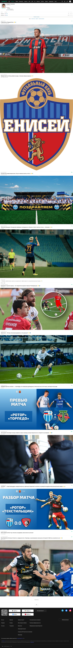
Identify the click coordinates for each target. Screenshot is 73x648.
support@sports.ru (20, 638)
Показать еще (36, 599)
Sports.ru (3, 640)
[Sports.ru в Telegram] (62, 610)
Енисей (8, 9)
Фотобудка (2, 228)
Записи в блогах (41, 18)
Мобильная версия (65, 619)
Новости (37, 18)
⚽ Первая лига (3, 539)
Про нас (2, 619)
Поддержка (12, 625)
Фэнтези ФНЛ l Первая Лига (5, 23)
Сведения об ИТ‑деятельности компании (25, 631)
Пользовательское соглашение (35, 619)
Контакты (3, 625)
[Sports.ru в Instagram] (70, 610)
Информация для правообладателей (36, 625)
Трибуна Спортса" (21, 619)
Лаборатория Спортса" (22, 628)
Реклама (11, 622)
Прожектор (20, 625)
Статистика (33, 18)
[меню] (9, 1)
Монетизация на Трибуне (22, 622)
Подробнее (32, 642)
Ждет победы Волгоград (4, 77)
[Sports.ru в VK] (66, 610)
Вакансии (11, 619)
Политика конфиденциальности (35, 622)
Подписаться (4, 8)
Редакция (3, 622)
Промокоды (20, 634)
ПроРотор (2, 334)
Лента (30, 18)
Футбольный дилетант (4, 174)
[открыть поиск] (62, 1)
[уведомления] (64, 1)
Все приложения (40, 610)
